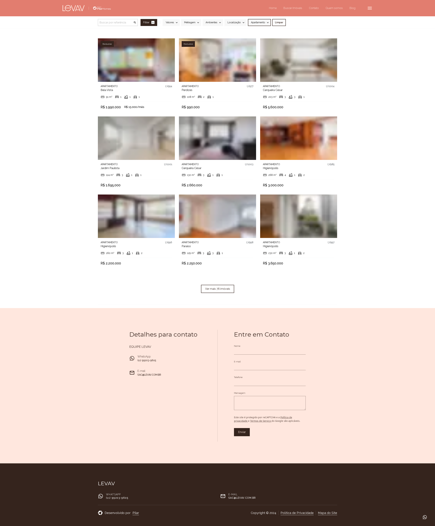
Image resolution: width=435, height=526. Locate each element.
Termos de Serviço (261, 420)
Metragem (189, 22)
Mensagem (239, 393)
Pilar (136, 513)
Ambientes (211, 22)
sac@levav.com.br (149, 374)
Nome (237, 346)
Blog (352, 8)
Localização (234, 22)
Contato (314, 8)
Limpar (279, 22)
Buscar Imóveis (292, 8)
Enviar (242, 432)
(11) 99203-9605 (146, 360)
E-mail (237, 361)
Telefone (238, 377)
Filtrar (148, 22)
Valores (170, 22)
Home (273, 8)
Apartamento (258, 22)
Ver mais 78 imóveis (217, 288)
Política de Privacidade (297, 513)
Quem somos (334, 8)
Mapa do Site (327, 513)
